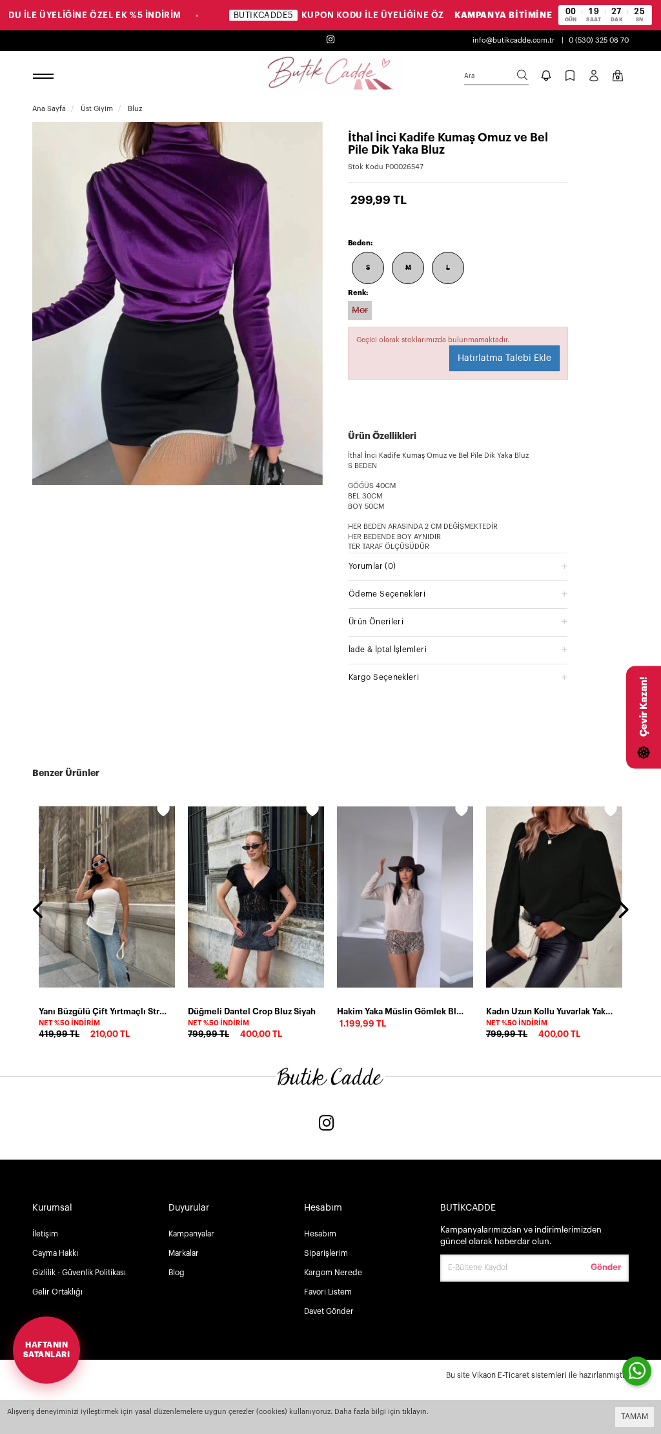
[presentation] (39, 911)
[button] (458, 566)
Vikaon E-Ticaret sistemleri (519, 1375)
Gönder (606, 1267)
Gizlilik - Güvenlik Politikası (79, 1272)
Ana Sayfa (49, 108)
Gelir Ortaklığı (57, 1292)
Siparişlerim (326, 1253)
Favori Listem (328, 1292)
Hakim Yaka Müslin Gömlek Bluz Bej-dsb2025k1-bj (401, 1011)
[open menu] (45, 77)
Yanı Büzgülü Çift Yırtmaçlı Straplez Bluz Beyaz (103, 1011)
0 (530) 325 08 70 (599, 40)
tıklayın (414, 1411)
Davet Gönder (329, 1311)
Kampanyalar (191, 1234)
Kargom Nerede (333, 1272)
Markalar (183, 1253)
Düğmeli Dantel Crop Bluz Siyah (252, 1011)
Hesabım (320, 1234)
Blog (176, 1272)
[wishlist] (163, 812)
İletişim (45, 1234)
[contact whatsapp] (636, 1371)
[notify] (546, 77)
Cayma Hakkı (55, 1253)
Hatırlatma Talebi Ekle (504, 358)
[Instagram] (326, 1124)
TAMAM (634, 1416)
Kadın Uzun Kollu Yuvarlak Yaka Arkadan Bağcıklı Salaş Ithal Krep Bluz (550, 1011)
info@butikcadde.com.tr (513, 40)
